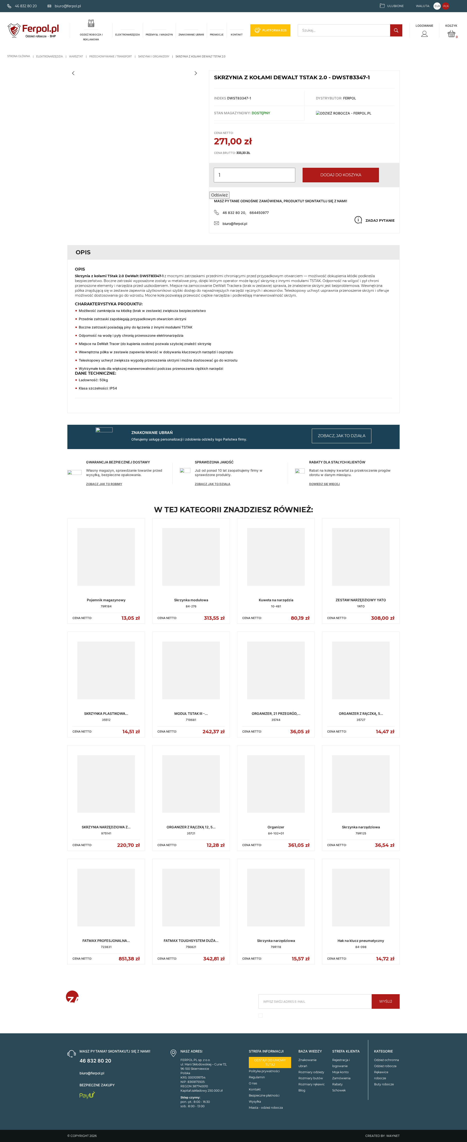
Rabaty (337, 1084)
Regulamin (257, 1077)
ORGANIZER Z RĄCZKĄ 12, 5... (191, 827)
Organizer (276, 827)
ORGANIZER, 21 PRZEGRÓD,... (276, 713)
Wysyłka (255, 1101)
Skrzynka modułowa (191, 600)
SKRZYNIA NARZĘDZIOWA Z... (106, 827)
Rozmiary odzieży (311, 1072)
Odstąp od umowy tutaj (270, 1062)
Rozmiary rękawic (311, 1084)
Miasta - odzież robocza (266, 1107)
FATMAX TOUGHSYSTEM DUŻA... (191, 940)
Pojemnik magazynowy (106, 600)
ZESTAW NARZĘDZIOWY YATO (361, 600)
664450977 (259, 213)
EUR (437, 6)
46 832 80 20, (234, 213)
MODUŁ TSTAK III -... (191, 713)
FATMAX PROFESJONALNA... (106, 940)
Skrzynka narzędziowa (361, 827)
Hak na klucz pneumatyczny (361, 940)
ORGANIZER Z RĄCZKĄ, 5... (361, 713)
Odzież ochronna (386, 1060)
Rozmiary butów (310, 1078)
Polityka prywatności (264, 1071)
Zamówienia (341, 1078)
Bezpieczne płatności (264, 1095)
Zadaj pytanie (380, 220)
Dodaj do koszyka (340, 175)
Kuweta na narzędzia (276, 600)
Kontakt (255, 1089)
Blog (301, 1090)
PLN (446, 6)
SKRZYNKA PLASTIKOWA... (106, 713)
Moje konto (340, 1072)
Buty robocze (384, 1084)
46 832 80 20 (95, 1061)
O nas (253, 1083)
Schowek (339, 1090)
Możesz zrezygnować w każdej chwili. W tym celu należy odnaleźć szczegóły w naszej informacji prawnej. (326, 1017)
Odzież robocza (385, 1066)
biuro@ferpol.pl (235, 223)
